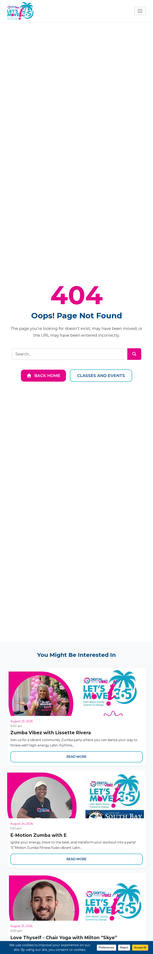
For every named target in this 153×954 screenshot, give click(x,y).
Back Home (46, 375)
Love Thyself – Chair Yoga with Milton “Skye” (63, 937)
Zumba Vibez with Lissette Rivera (50, 732)
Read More (76, 757)
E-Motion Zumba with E (38, 835)
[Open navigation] (140, 11)
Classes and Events (101, 375)
